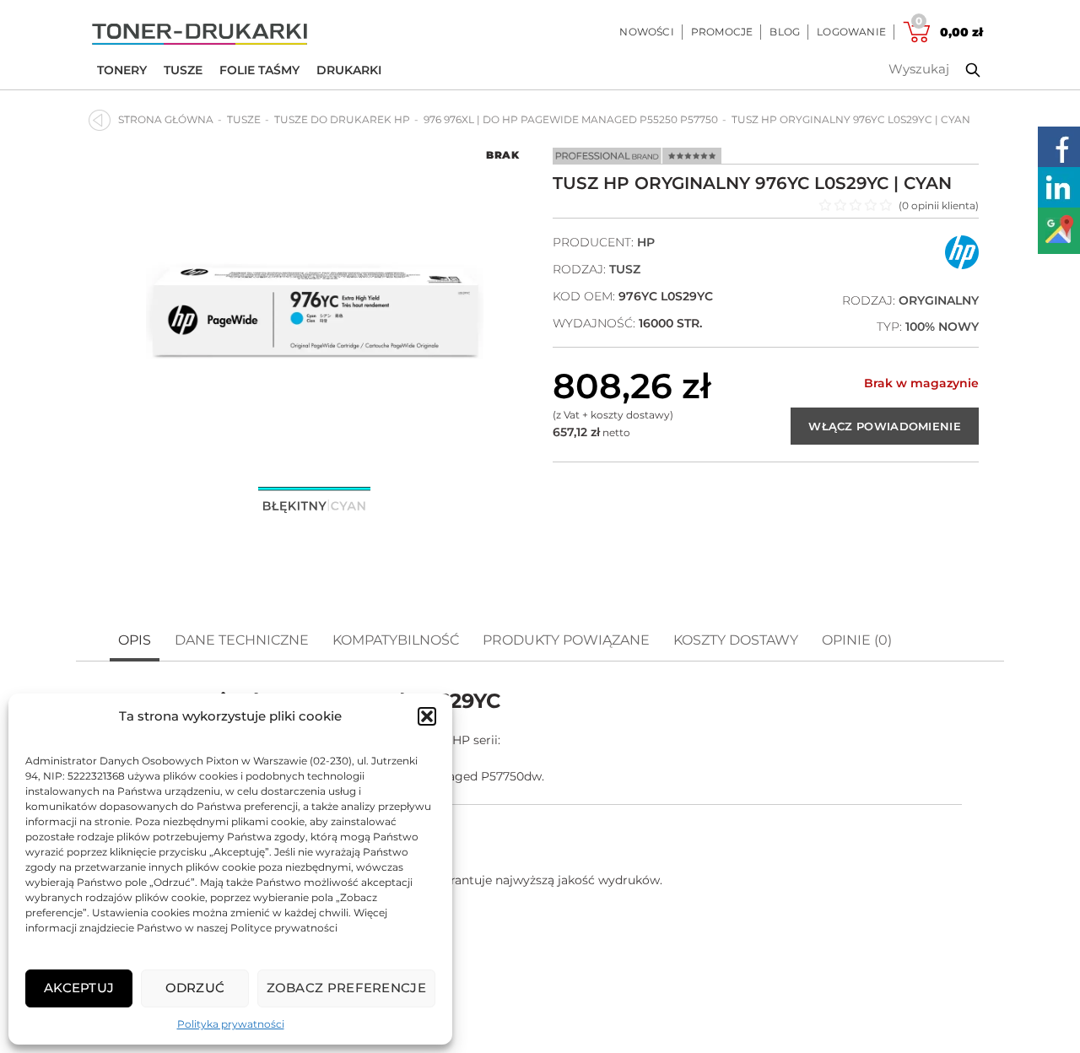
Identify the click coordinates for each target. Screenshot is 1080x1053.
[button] (426, 716)
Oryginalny (939, 300)
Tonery (122, 70)
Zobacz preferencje (346, 988)
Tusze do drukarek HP (342, 119)
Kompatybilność (395, 640)
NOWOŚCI (646, 31)
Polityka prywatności (230, 1024)
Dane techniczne (242, 640)
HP (646, 242)
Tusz (624, 269)
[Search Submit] (960, 70)
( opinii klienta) (939, 205)
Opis (134, 640)
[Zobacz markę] (962, 265)
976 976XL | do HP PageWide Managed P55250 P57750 (571, 119)
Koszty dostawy (735, 640)
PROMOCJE (722, 31)
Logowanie (851, 31)
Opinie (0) (857, 640)
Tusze (183, 70)
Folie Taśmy (259, 70)
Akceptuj (79, 988)
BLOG (785, 31)
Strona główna (165, 119)
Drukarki (348, 70)
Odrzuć (195, 988)
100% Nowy (942, 326)
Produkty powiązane (566, 640)
